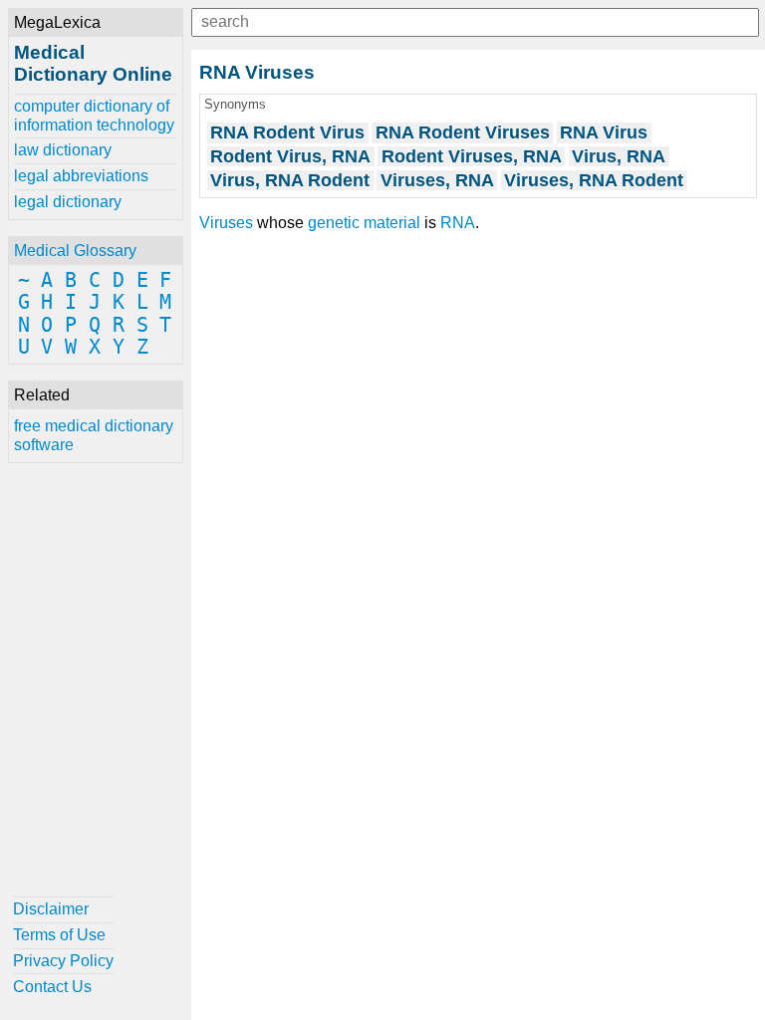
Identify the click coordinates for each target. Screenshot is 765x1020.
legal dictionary (68, 201)
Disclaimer (51, 908)
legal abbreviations (81, 175)
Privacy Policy (63, 960)
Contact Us (52, 986)
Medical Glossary (75, 250)
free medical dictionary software (93, 434)
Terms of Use (59, 934)
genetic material (364, 222)
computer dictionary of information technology (94, 115)
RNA (457, 222)
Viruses (226, 222)
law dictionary (63, 149)
